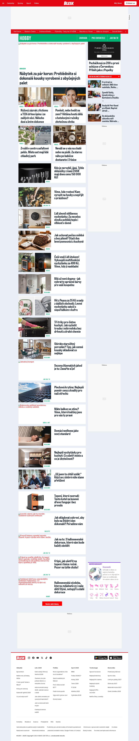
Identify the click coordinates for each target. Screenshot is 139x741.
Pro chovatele (98, 38)
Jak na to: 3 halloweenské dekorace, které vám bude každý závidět (69, 542)
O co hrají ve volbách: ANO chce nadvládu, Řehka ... (110, 84)
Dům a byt (46, 423)
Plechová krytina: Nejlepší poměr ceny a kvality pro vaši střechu (69, 390)
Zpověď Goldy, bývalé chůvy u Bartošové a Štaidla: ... (110, 96)
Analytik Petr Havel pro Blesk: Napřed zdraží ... (110, 108)
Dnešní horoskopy (95, 564)
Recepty (47, 531)
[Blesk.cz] (69, 3)
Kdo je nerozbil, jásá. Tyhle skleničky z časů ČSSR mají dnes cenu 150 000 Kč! (69, 172)
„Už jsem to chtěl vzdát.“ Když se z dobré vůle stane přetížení (69, 477)
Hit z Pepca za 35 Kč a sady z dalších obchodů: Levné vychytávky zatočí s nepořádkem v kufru (69, 304)
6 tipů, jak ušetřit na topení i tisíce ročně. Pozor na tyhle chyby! (66, 564)
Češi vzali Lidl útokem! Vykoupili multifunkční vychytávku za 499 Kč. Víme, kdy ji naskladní (67, 261)
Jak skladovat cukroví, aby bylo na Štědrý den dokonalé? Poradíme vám (69, 520)
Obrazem (23, 68)
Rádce (22, 106)
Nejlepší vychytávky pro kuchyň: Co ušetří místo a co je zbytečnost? (68, 455)
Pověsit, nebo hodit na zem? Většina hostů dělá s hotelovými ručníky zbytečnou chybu (69, 115)
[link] (29, 658)
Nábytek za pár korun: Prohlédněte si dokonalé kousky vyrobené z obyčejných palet (50, 77)
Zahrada (83, 38)
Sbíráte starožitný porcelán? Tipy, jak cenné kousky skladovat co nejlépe (68, 348)
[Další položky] (125, 31)
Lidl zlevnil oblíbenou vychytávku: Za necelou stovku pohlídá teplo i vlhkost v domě (67, 217)
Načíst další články (52, 604)
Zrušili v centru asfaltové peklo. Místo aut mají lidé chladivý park (35, 152)
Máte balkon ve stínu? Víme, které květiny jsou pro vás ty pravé (68, 412)
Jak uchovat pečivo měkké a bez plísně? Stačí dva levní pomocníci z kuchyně (69, 238)
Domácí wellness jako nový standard (66, 431)
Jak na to (114, 38)
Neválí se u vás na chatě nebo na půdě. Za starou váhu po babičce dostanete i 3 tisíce (68, 153)
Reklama (47, 292)
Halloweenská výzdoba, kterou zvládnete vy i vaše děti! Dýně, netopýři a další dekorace (69, 587)
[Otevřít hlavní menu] (3, 3)
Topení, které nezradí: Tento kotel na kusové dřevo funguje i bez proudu (66, 500)
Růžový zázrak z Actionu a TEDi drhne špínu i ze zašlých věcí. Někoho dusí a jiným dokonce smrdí (34, 117)
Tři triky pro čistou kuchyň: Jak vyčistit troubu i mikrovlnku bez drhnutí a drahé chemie (67, 326)
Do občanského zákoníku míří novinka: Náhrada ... (110, 118)
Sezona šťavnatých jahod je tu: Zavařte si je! (68, 366)
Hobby (25, 37)
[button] (101, 658)
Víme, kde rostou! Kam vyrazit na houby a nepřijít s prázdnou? (69, 194)
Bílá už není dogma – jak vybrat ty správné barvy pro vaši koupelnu (67, 281)
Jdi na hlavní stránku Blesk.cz (100, 76)
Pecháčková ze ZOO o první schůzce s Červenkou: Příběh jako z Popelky (104, 66)
